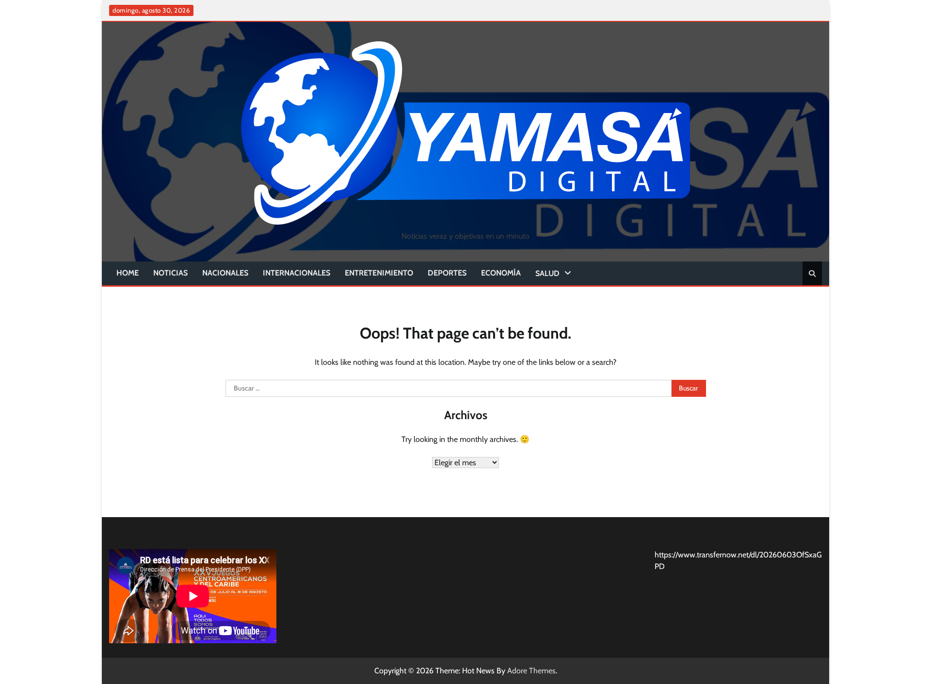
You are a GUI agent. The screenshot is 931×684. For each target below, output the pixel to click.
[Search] (812, 273)
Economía (501, 272)
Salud (547, 273)
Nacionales (225, 272)
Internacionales (296, 272)
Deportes (447, 272)
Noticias (170, 272)
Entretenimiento (379, 272)
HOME (127, 272)
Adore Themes (531, 670)
